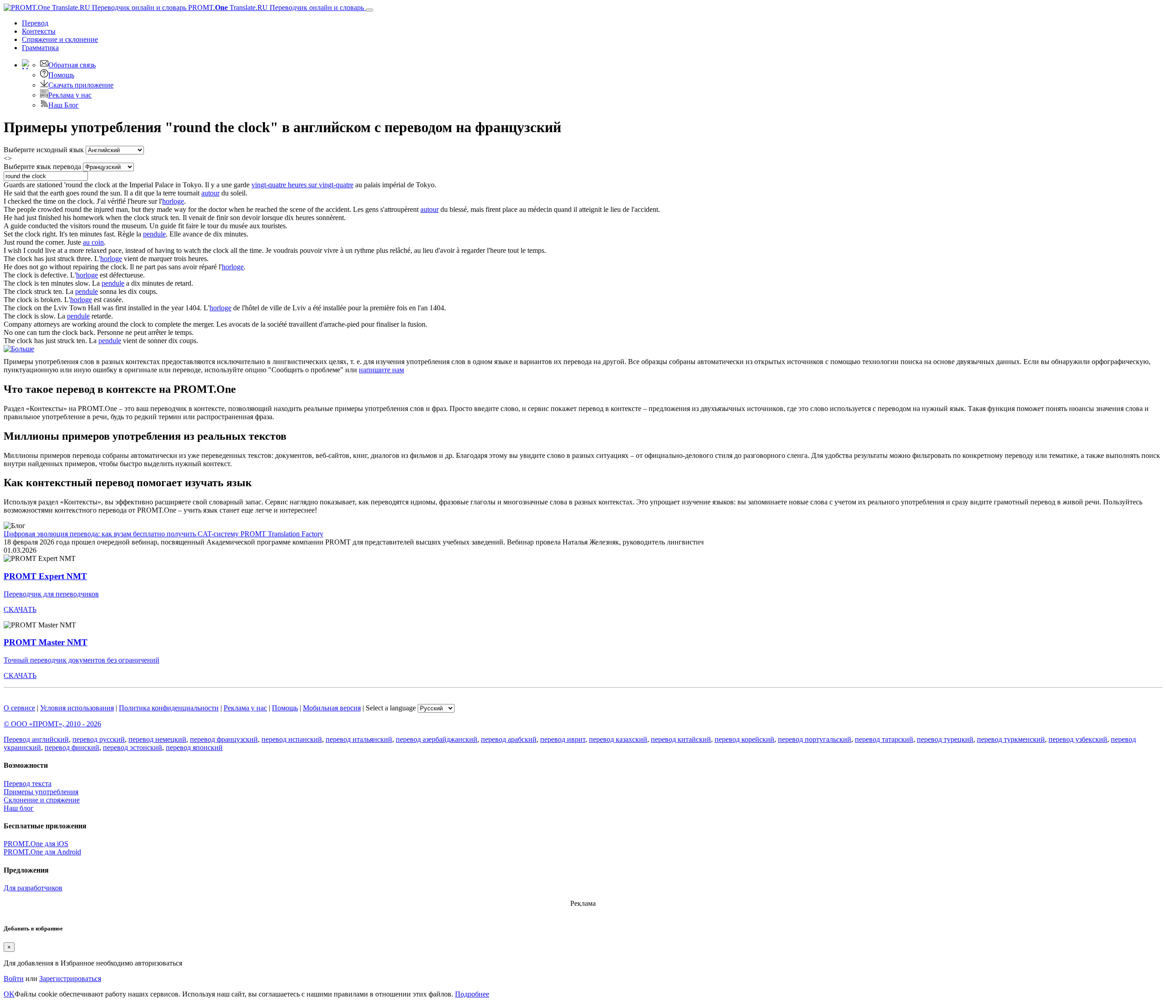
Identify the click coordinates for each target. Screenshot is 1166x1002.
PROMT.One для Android (42, 852)
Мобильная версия (332, 708)
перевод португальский (814, 739)
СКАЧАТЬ (20, 609)
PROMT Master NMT (45, 642)
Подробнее (472, 994)
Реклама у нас (70, 95)
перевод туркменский (1011, 739)
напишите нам (381, 370)
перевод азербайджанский (436, 739)
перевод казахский (618, 739)
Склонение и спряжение (42, 800)
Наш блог (19, 808)
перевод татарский (884, 739)
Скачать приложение (80, 85)
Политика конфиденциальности (169, 708)
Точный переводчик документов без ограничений (81, 660)
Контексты (39, 31)
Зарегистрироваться (70, 978)
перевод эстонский (132, 747)
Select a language (391, 708)
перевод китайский (681, 739)
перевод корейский (744, 739)
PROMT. (275, 7)
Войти (14, 978)
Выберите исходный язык (44, 150)
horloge (173, 201)
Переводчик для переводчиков (51, 594)
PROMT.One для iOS (36, 844)
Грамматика (40, 47)
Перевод (35, 23)
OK (9, 994)
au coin (93, 242)
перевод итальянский (359, 739)
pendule (154, 234)
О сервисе (19, 708)
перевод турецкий (945, 739)
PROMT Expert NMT (45, 576)
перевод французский (224, 739)
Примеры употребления (41, 792)
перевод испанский (291, 739)
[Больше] (19, 349)
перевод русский (98, 739)
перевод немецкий (157, 739)
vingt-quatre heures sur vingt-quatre (302, 185)
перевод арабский (509, 739)
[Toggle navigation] (369, 10)
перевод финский (72, 747)
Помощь (61, 75)
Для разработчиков (33, 888)
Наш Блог (63, 105)
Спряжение (60, 39)
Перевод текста (27, 783)
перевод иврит (562, 739)
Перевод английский (36, 739)
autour (210, 193)
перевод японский (194, 747)
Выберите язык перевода (42, 166)
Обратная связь (72, 65)
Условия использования (77, 708)
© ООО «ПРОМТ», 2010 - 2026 (52, 724)
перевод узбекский (1077, 739)
